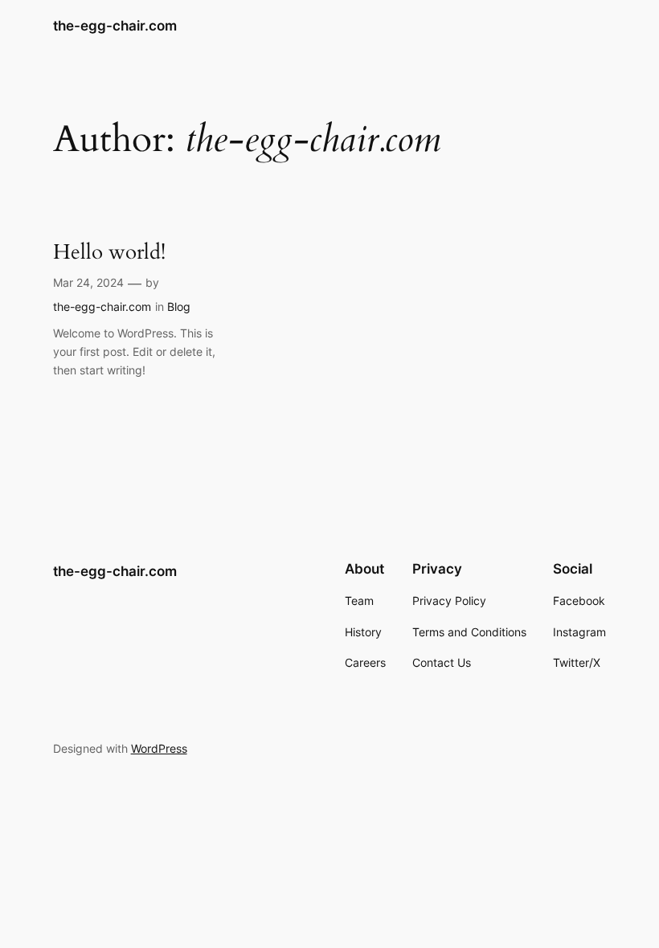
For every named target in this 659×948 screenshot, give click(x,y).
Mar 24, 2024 (88, 282)
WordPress (159, 748)
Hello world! (109, 251)
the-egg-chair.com (115, 26)
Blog (178, 306)
